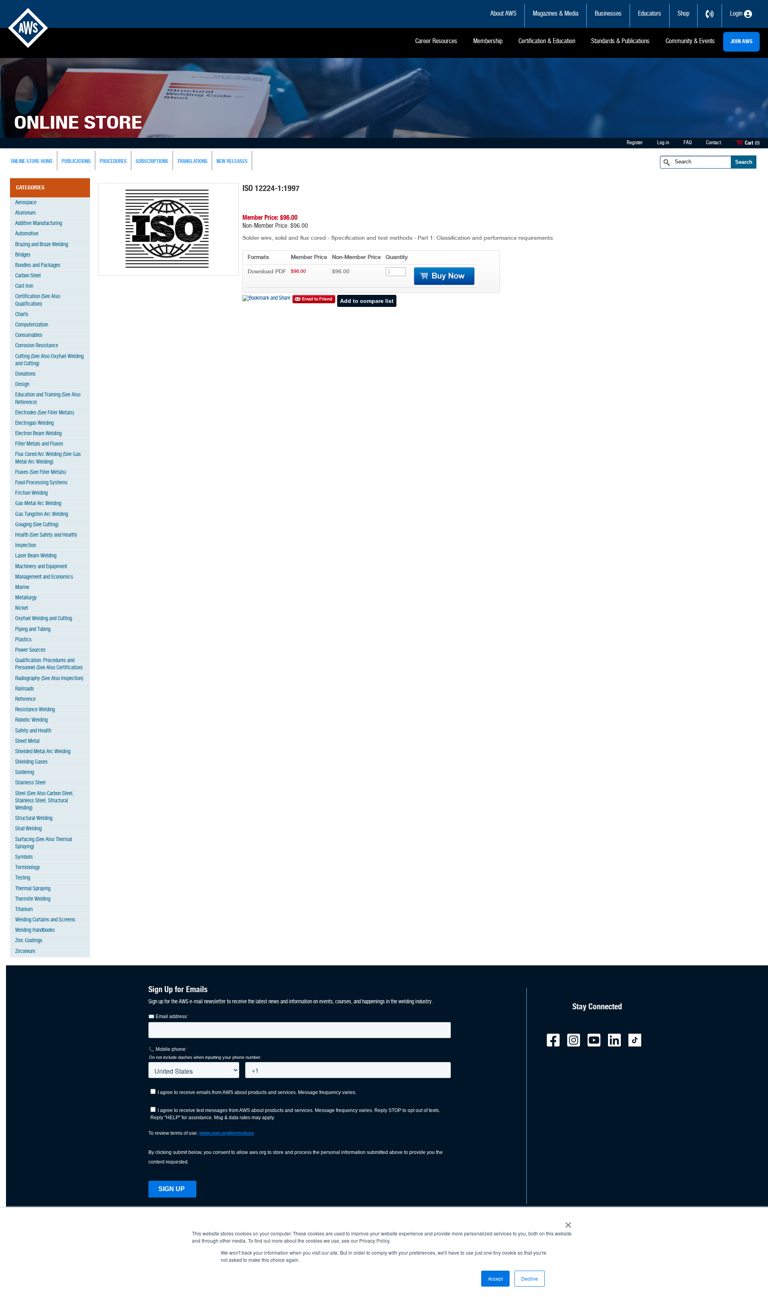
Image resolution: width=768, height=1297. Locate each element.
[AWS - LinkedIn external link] (617, 1045)
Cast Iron (24, 286)
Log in (663, 142)
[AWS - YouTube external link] (597, 1045)
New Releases (232, 161)
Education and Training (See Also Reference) (47, 398)
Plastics (23, 640)
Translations (192, 161)
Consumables (28, 335)
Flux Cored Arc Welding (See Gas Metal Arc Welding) (48, 458)
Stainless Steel (30, 783)
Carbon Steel (28, 276)
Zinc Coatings (28, 941)
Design (22, 385)
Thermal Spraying (32, 889)
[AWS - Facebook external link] (556, 1045)
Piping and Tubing (32, 630)
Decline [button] (529, 1278)
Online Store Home (32, 161)
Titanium (24, 910)
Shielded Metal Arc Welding (42, 752)
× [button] (568, 1222)
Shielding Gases (31, 762)
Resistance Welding (35, 710)
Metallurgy (26, 598)
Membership (487, 41)
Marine (22, 588)
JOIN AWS (741, 41)
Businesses (608, 14)
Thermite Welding (32, 899)
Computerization (31, 325)
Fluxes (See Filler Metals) (40, 472)
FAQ (688, 142)
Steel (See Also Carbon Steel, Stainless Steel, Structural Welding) (44, 801)
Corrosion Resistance (36, 346)
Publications (76, 161)
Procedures (113, 161)
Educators (649, 14)
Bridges (22, 255)
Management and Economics (44, 577)
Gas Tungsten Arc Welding (41, 514)
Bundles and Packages (37, 266)
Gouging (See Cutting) (36, 525)
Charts (21, 315)
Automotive (26, 234)
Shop (683, 14)
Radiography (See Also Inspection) (49, 679)
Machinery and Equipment (41, 567)
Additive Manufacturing (38, 224)
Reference (25, 699)
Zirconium (25, 952)
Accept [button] (495, 1278)
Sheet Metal (27, 741)
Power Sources (30, 650)
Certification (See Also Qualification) (37, 300)
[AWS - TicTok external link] (638, 1045)
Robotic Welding (31, 720)
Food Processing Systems (41, 483)
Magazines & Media (555, 14)
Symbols (24, 857)
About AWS (503, 14)
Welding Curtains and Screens (45, 920)
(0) (757, 143)
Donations (25, 374)
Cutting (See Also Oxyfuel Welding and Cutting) (49, 360)
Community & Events (690, 41)
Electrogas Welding (34, 423)
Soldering (24, 773)
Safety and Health (33, 731)
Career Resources (436, 41)
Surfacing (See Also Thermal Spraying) (43, 843)
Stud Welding (28, 829)
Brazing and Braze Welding (41, 245)
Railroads (24, 689)
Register (635, 142)
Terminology (27, 868)
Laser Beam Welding (35, 556)
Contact (713, 142)
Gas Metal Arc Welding (38, 504)
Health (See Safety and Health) (46, 535)
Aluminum (25, 213)
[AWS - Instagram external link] (576, 1045)
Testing (22, 878)
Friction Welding (31, 493)
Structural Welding (33, 819)
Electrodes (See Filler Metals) (44, 413)
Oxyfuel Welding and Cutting (43, 619)
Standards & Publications (620, 41)
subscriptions (152, 161)
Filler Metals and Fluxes (39, 444)
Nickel (21, 608)
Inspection (25, 546)
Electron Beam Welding (38, 434)
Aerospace (25, 203)
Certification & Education (546, 41)
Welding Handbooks (35, 930)
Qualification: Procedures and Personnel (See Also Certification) (48, 664)
